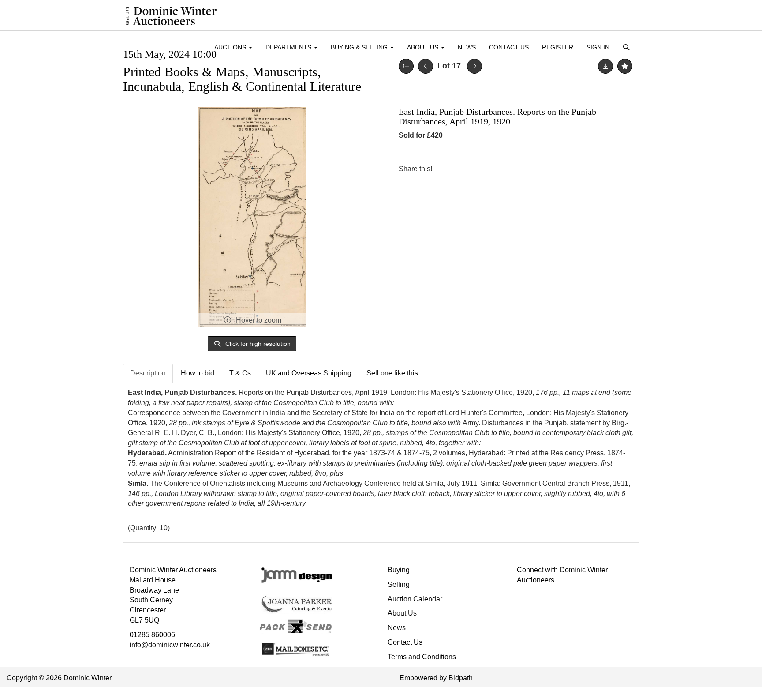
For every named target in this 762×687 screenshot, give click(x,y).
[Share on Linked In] (465, 169)
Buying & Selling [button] (360, 47)
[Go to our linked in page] (543, 596)
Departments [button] (289, 47)
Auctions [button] (231, 47)
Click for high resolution (257, 343)
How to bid (197, 373)
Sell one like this (392, 373)
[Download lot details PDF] (605, 66)
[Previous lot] (425, 66)
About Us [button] (423, 47)
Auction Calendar (415, 599)
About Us (402, 613)
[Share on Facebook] (446, 169)
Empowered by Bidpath (436, 678)
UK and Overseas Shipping (308, 373)
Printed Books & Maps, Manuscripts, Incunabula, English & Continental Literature (242, 79)
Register (557, 47)
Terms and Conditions (422, 657)
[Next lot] (474, 66)
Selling (399, 584)
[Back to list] (406, 66)
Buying (399, 570)
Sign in (597, 47)
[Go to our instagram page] (483, 169)
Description (148, 373)
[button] (627, 48)
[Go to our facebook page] (525, 596)
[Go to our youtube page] (561, 596)
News (467, 47)
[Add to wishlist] (624, 66)
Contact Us (509, 47)
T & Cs (240, 373)
